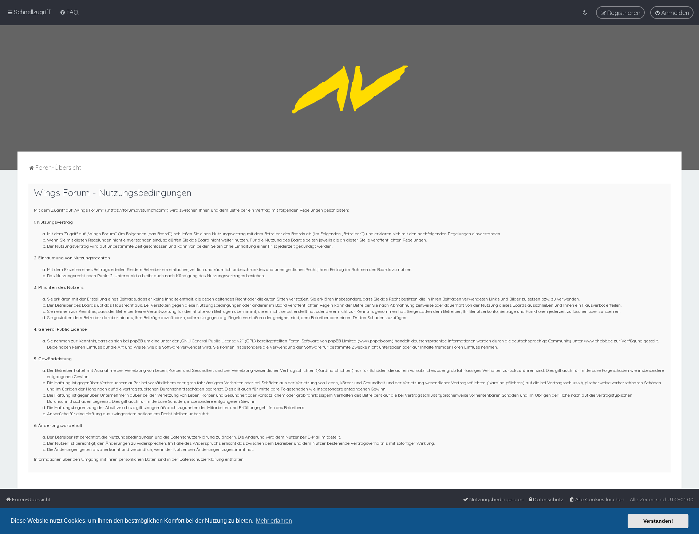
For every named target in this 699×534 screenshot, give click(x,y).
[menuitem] (69, 11)
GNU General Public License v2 (211, 340)
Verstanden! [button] (658, 521)
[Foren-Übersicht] (349, 88)
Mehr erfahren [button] (274, 521)
